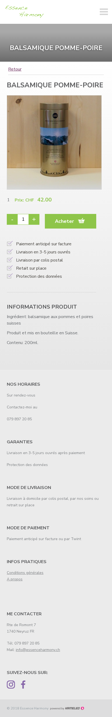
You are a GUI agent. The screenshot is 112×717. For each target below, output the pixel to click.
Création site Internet (67, 708)
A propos (15, 579)
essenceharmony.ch (26, 12)
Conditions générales (25, 572)
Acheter (64, 221)
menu (104, 12)
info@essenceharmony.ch (38, 649)
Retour (14, 69)
